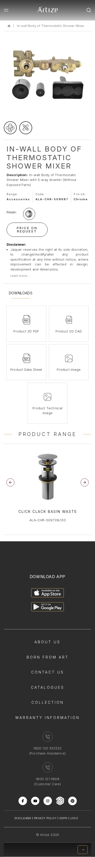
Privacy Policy (45, 818)
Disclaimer (22, 818)
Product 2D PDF (26, 331)
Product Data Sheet (26, 369)
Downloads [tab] (20, 293)
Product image (69, 369)
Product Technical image (47, 410)
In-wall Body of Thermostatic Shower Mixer (50, 26)
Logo (74, 818)
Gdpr (63, 818)
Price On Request (27, 229)
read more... (20, 276)
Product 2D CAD (68, 331)
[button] (85, 482)
